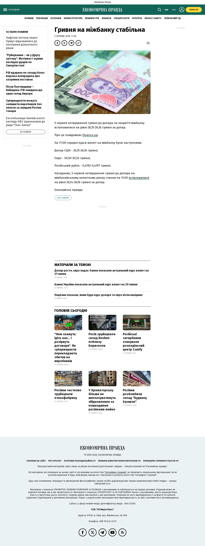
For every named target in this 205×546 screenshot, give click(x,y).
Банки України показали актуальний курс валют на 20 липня (95, 284)
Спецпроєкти (121, 18)
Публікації (42, 18)
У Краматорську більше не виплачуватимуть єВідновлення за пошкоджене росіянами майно (102, 399)
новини (29, 18)
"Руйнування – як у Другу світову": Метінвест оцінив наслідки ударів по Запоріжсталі (24, 60)
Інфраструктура (73, 18)
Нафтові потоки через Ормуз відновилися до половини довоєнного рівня (21, 43)
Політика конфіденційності (80, 461)
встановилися (139, 177)
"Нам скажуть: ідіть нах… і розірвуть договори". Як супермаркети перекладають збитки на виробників (65, 347)
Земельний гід (172, 18)
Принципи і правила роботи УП (160, 461)
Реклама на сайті (36, 461)
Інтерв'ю (137, 18)
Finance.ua (90, 135)
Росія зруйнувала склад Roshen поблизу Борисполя (102, 339)
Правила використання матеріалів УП (119, 461)
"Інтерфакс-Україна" (115, 472)
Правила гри (92, 18)
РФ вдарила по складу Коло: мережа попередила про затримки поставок (25, 76)
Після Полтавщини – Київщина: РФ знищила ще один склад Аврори (24, 90)
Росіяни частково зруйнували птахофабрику (67, 394)
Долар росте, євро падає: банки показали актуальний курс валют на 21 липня (101, 272)
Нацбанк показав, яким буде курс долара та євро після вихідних (98, 295)
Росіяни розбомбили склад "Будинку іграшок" (135, 396)
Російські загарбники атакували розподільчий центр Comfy (133, 341)
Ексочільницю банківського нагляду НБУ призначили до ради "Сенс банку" (25, 121)
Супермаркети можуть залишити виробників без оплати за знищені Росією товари (24, 106)
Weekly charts (153, 18)
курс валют (63, 198)
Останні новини (17, 31)
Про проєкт (55, 461)
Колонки (55, 18)
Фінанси (106, 18)
